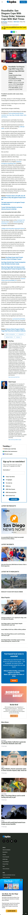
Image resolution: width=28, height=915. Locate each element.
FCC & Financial (6, 856)
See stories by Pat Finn (14, 377)
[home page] (11, 2)
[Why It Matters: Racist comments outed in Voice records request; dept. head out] (14, 758)
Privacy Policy (5, 864)
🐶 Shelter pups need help (9, 448)
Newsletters (5, 852)
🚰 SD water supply (7, 454)
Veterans (18, 337)
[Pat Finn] (4, 344)
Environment (3, 740)
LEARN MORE (11, 911)
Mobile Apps (5, 859)
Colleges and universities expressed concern (12, 228)
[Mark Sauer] (4, 385)
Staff (4, 866)
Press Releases (6, 861)
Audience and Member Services (9, 874)
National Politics (9, 337)
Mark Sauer (16, 21)
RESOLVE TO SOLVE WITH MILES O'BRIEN (12, 591)
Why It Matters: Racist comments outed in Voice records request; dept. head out (13, 769)
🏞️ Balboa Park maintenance (10, 451)
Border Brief (14, 705)
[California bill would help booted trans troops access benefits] (14, 812)
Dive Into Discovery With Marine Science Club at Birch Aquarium (14, 565)
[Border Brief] (14, 694)
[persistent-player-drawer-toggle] (26, 913)
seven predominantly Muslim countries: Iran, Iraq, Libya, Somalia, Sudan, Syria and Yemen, (13, 115)
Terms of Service (6, 868)
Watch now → (14, 716)
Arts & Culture (3, 793)
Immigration (21, 334)
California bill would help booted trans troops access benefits (13, 823)
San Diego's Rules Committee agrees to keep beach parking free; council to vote (13, 640)
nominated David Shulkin (18, 319)
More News (5, 722)
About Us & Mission (6, 849)
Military (2, 820)
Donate (14, 680)
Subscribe (14, 499)
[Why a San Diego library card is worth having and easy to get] (14, 785)
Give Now (23, 2)
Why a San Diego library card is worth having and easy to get (13, 634)
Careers (4, 854)
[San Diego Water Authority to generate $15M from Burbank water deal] (14, 731)
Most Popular (5, 597)
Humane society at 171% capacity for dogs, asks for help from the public (13, 618)
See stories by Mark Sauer (14, 439)
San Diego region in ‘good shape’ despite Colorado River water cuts (11, 624)
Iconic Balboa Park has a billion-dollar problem (13, 629)
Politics (2, 767)
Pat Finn (5, 21)
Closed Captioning (6, 877)
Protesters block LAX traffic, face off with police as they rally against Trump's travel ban (13, 197)
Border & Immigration (10, 334)
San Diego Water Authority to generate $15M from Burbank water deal (13, 742)
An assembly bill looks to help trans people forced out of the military (12, 538)
